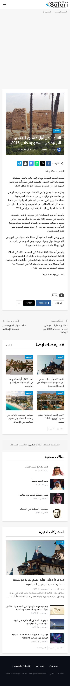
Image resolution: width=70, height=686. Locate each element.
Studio (24, 673)
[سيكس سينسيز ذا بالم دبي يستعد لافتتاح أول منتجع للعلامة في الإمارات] (19, 400)
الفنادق (57, 130)
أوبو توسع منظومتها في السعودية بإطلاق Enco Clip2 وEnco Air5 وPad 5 (27, 608)
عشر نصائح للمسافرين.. (36, 467)
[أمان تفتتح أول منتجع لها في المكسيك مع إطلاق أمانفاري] (19, 364)
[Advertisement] (35, 50)
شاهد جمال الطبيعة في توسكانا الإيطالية (14, 327)
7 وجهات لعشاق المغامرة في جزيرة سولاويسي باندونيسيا (31, 622)
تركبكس (33, 445)
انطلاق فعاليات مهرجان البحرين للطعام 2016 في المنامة (55, 329)
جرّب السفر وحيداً (40, 481)
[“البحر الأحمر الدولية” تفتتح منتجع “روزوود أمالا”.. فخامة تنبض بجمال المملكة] (50, 400)
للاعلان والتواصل (21, 666)
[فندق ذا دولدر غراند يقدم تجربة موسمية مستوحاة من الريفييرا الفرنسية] (50, 364)
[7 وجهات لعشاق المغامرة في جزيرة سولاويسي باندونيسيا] (57, 624)
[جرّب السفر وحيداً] (57, 484)
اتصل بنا (40, 666)
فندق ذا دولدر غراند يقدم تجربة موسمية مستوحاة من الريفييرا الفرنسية (38, 581)
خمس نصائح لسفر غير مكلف (33, 495)
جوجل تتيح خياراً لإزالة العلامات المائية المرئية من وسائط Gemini (30, 636)
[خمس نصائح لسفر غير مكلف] (57, 498)
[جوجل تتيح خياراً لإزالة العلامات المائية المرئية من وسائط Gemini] (57, 638)
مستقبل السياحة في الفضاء (34, 509)
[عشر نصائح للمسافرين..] (57, 470)
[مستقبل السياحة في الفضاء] (57, 512)
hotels (54, 295)
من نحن (53, 666)
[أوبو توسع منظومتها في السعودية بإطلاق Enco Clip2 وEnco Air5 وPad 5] (57, 610)
